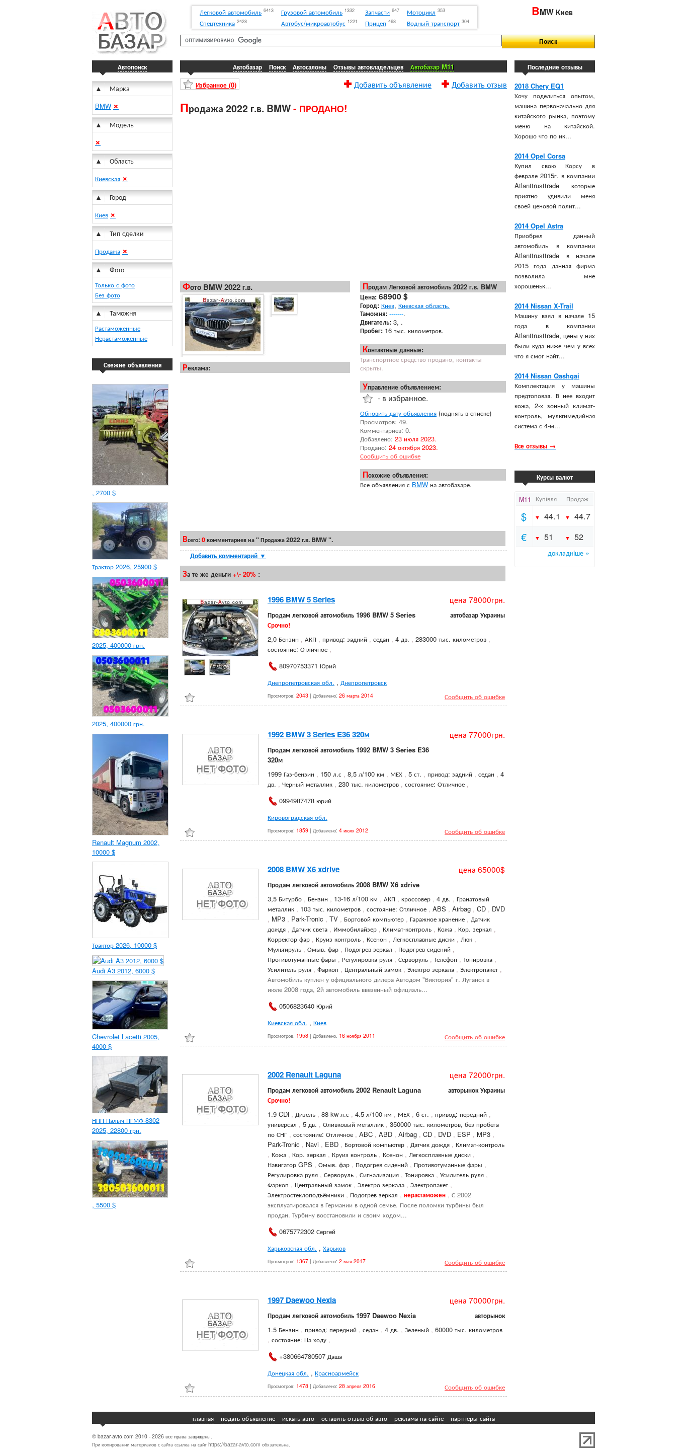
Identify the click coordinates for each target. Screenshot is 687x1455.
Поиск (277, 66)
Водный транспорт (433, 23)
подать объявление (248, 1418)
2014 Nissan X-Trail (543, 306)
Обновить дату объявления (398, 413)
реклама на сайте (419, 1418)
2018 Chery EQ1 (539, 86)
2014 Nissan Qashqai (546, 375)
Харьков (334, 1248)
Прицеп (375, 23)
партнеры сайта (473, 1418)
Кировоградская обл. (297, 817)
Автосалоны (309, 66)
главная (203, 1418)
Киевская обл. (287, 1022)
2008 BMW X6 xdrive (303, 869)
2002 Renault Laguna (304, 1074)
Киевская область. (424, 305)
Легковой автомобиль (231, 12)
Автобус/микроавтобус (313, 23)
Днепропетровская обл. (301, 682)
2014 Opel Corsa (539, 156)
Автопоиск (132, 66)
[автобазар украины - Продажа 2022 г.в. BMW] (222, 324)
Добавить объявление (393, 83)
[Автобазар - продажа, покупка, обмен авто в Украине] (129, 52)
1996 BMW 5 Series (301, 599)
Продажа (107, 251)
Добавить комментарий (228, 555)
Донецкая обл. (288, 1372)
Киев (101, 214)
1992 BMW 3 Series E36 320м (319, 734)
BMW (103, 106)
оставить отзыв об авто (354, 1418)
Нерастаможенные (121, 338)
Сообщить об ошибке (390, 456)
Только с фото (115, 284)
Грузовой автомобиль (311, 12)
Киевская (107, 178)
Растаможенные (117, 328)
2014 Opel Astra (538, 226)
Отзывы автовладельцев (368, 66)
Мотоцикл (421, 12)
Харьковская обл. (292, 1248)
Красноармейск (337, 1372)
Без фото (107, 294)
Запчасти (377, 12)
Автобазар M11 (432, 66)
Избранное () (216, 85)
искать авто (298, 1418)
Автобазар (247, 66)
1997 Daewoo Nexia (302, 1300)
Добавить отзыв (479, 83)
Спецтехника (217, 23)
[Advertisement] (343, 196)
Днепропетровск (363, 682)
